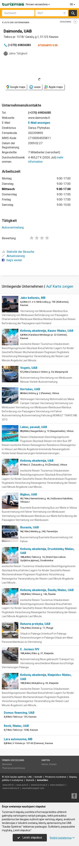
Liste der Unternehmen (16, 22)
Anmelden (42, 780)
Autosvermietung (13, 227)
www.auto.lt (22, 785)
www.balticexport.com (33, 788)
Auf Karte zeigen (59, 286)
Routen (53, 764)
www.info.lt (8, 785)
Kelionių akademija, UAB (36, 460)
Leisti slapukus (32, 837)
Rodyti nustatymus (61, 837)
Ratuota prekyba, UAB (35, 624)
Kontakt (38, 777)
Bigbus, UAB (28, 494)
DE (72, 4)
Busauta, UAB (29, 527)
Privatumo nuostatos (55, 777)
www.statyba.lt (57, 785)
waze (37, 87)
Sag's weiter (14, 260)
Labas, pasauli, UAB (33, 427)
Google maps (17, 87)
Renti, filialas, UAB (16, 726)
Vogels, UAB (28, 368)
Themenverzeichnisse (13, 768)
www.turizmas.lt (39, 785)
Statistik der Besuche (20, 251)
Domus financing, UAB (19, 712)
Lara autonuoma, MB (18, 739)
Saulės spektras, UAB (21, 777)
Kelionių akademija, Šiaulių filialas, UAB (47, 590)
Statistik (30, 780)
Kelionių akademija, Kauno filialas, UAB (46, 330)
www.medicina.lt (11, 788)
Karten (46, 760)
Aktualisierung (16, 256)
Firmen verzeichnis (37, 4)
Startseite (7, 764)
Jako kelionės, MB (32, 298)
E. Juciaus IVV (29, 649)
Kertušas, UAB (30, 389)
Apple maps (56, 87)
